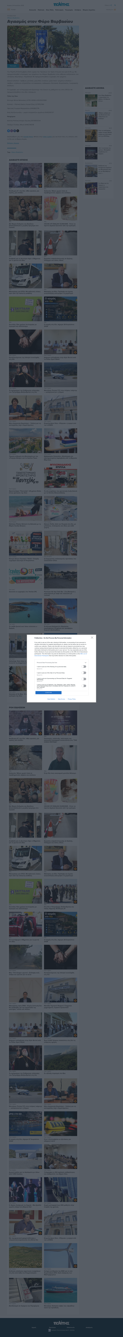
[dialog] (61, 668)
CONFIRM (48, 692)
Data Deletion (51, 699)
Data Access (61, 699)
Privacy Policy (72, 699)
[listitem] (61, 663)
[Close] (92, 638)
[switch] (83, 666)
